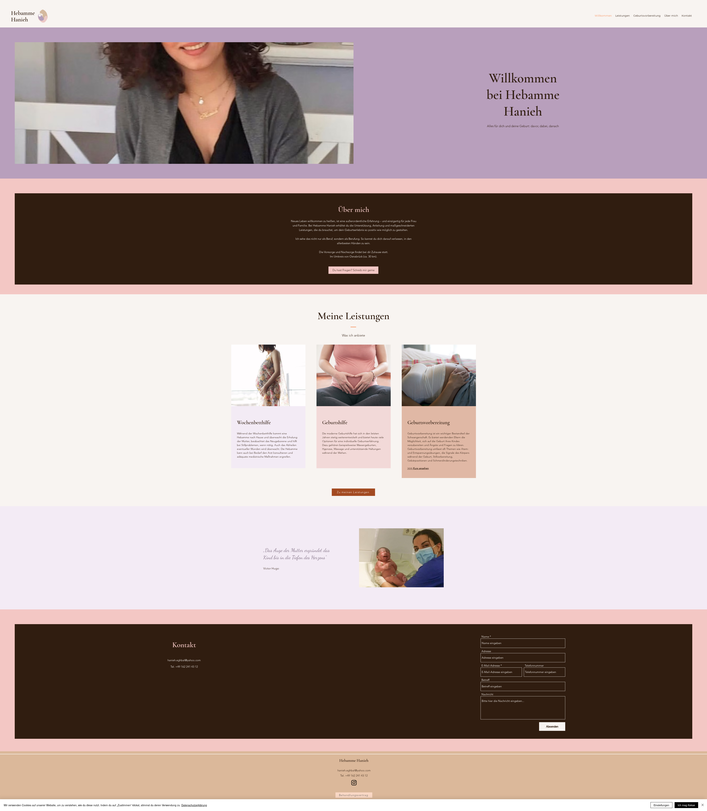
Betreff (485, 680)
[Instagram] (354, 782)
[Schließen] (702, 805)
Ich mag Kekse (686, 805)
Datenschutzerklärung (194, 805)
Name (485, 636)
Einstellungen (661, 805)
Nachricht (487, 694)
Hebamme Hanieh (23, 16)
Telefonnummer (534, 665)
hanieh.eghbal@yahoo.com (184, 660)
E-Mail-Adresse (490, 665)
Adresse (486, 651)
